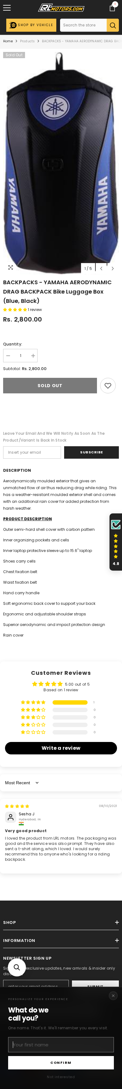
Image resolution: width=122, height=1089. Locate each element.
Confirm (61, 1062)
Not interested (61, 1076)
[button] (17, 967)
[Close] (113, 995)
